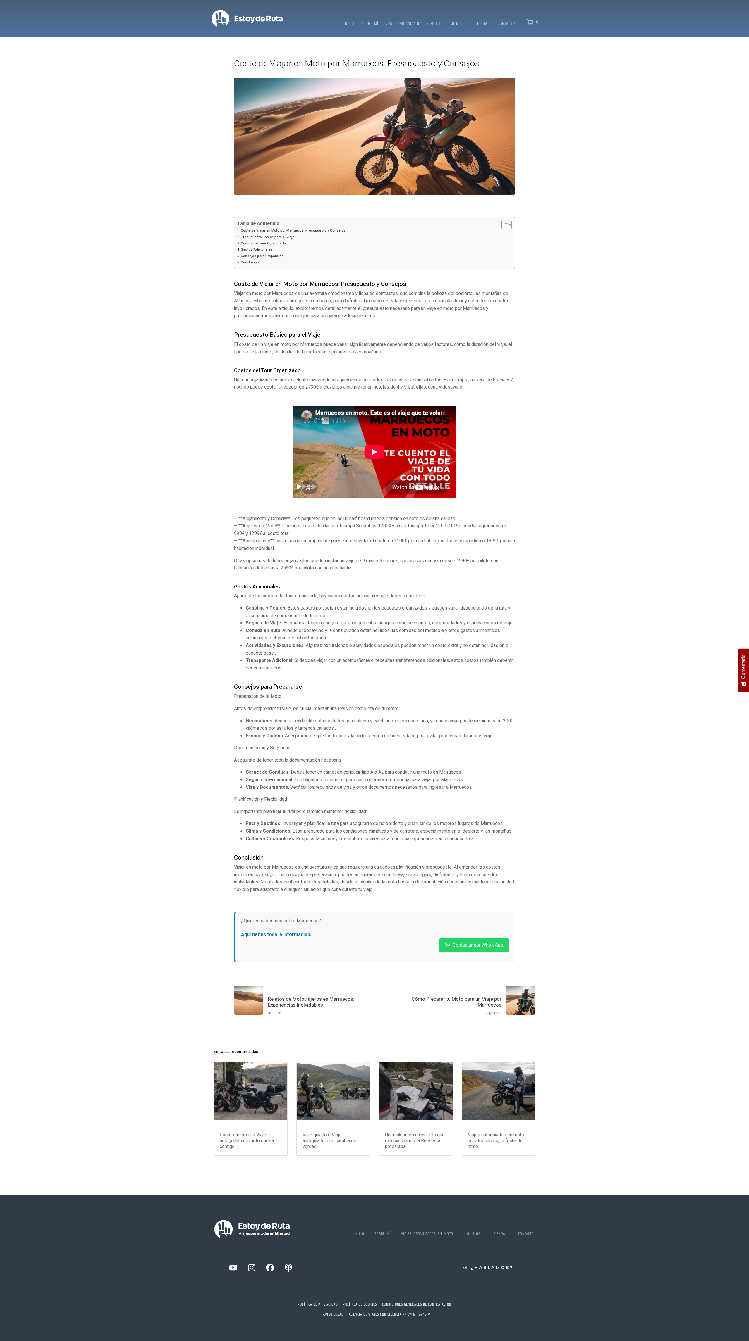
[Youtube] (233, 1267)
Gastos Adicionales (257, 249)
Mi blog (457, 23)
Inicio (349, 23)
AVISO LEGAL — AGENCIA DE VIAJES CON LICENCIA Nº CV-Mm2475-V (376, 1314)
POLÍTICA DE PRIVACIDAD (318, 1304)
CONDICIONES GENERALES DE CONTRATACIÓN (416, 1304)
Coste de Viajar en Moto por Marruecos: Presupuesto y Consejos (293, 230)
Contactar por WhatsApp (477, 945)
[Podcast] (288, 1267)
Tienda (481, 23)
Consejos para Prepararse (262, 255)
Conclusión (250, 262)
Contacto (506, 23)
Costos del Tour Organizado (263, 243)
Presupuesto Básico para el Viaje (267, 236)
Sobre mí (369, 23)
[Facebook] (270, 1267)
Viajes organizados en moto (413, 23)
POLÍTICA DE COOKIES (360, 1304)
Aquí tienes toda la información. (276, 934)
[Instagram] (251, 1267)
